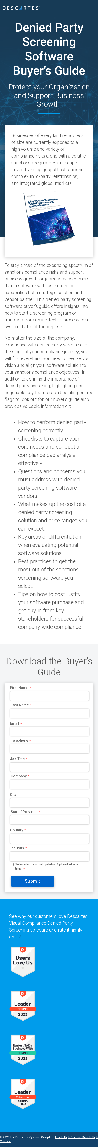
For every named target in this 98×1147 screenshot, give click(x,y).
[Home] (21, 8)
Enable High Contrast (68, 1137)
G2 (18, 936)
